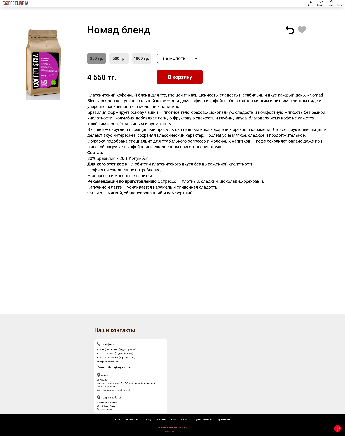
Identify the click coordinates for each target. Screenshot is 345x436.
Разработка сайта (173, 431)
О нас (117, 419)
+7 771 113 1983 (105, 353)
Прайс (173, 419)
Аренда (149, 419)
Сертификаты (223, 419)
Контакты (185, 419)
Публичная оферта (203, 419)
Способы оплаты (133, 419)
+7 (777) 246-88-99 (107, 357)
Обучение (161, 419)
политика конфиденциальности (172, 427)
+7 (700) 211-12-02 (107, 349)
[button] (311, 3)
